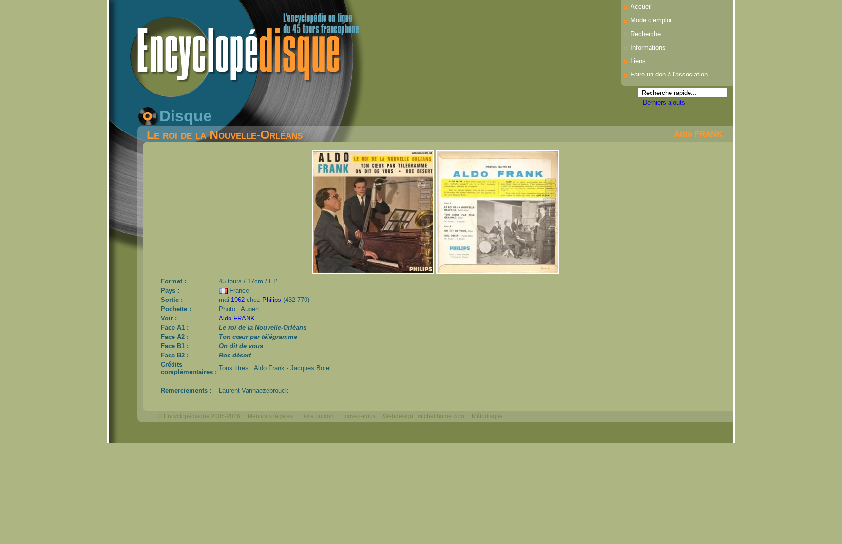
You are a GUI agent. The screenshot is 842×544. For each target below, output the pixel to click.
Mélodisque (487, 416)
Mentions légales (270, 416)
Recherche (646, 34)
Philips (271, 299)
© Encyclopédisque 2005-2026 (199, 416)
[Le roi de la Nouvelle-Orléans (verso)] (497, 271)
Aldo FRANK (698, 134)
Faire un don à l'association (669, 74)
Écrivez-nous (358, 416)
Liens (638, 61)
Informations (648, 47)
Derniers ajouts (664, 102)
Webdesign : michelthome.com (423, 416)
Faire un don (317, 416)
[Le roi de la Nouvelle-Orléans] (374, 271)
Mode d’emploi (651, 20)
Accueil (641, 6)
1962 (238, 299)
